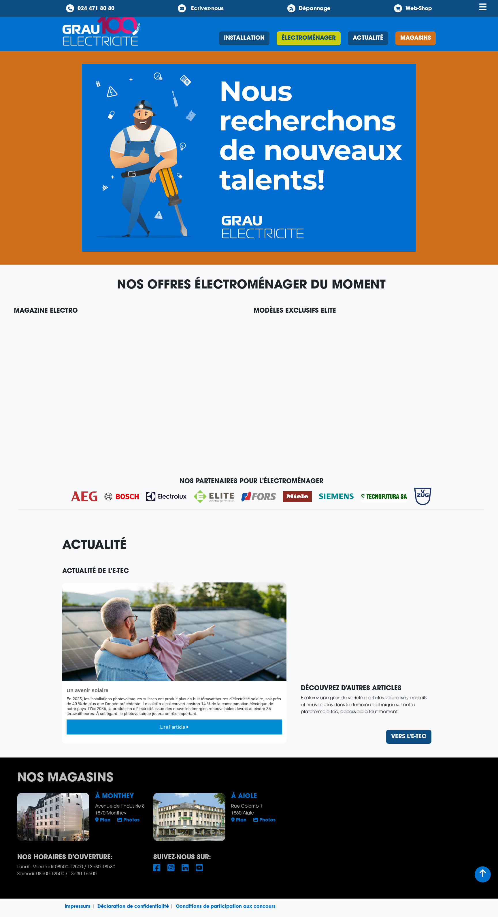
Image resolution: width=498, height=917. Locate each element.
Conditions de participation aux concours (226, 906)
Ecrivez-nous (206, 9)
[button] (249, 158)
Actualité (368, 38)
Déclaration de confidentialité (133, 906)
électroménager (309, 38)
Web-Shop (418, 9)
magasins (415, 38)
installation (244, 38)
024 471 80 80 (96, 9)
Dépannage (315, 9)
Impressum (77, 906)
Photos (130, 820)
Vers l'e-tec (409, 737)
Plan (104, 820)
